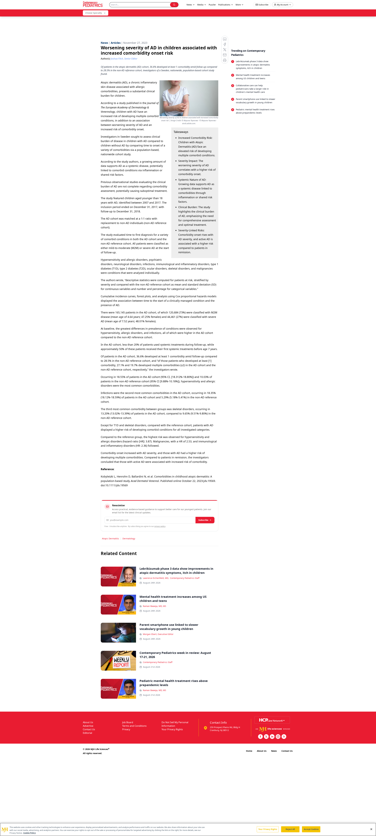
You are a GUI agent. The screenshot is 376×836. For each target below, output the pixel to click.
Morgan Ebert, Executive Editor (158, 634)
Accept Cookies (311, 829)
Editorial (87, 733)
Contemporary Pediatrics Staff (184, 578)
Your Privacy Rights (172, 729)
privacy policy (159, 526)
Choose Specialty (93, 12)
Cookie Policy (29, 833)
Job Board (127, 722)
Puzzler (212, 4)
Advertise (88, 725)
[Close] (371, 829)
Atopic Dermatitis (110, 538)
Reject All (290, 829)
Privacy (126, 729)
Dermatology (128, 538)
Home (249, 750)
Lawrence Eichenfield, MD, (156, 578)
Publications (224, 4)
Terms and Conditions (134, 725)
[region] (188, 829)
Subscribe (203, 520)
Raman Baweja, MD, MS (154, 606)
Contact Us (89, 729)
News (274, 750)
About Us (88, 722)
